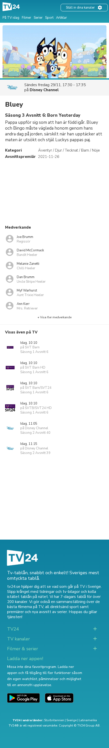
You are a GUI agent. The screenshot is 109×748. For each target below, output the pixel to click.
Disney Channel (44, 89)
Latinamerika (88, 720)
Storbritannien (54, 720)
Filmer (26, 17)
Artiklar (61, 17)
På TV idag (11, 17)
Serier (38, 17)
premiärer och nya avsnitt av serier (37, 611)
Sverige (71, 720)
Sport (49, 17)
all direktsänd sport (62, 606)
